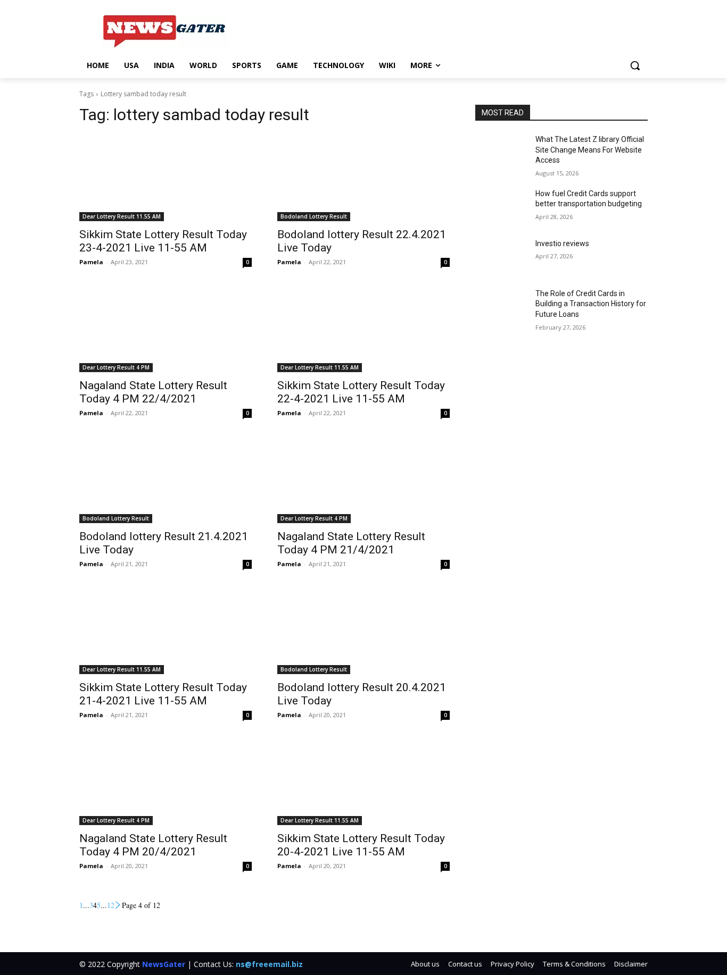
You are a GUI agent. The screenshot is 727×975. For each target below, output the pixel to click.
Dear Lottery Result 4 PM (116, 367)
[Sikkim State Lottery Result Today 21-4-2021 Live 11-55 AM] (165, 631)
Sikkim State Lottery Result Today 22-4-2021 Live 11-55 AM (361, 392)
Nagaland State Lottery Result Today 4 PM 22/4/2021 (153, 392)
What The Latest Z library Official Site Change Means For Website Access (589, 149)
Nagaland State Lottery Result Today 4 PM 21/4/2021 (351, 543)
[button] (635, 65)
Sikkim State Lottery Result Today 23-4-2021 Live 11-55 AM (163, 241)
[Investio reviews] (501, 257)
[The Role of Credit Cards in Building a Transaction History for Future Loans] (501, 307)
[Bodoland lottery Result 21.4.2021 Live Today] (165, 480)
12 (110, 905)
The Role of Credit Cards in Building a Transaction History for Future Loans (590, 303)
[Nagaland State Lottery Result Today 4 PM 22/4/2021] (165, 329)
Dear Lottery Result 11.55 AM (121, 216)
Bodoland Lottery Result (313, 216)
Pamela (91, 262)
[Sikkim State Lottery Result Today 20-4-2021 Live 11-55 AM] (363, 782)
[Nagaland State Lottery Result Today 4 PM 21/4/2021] (363, 480)
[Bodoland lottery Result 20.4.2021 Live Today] (363, 631)
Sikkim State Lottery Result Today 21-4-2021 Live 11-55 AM (163, 694)
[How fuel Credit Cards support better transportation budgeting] (501, 207)
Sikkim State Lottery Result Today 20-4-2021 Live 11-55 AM (361, 845)
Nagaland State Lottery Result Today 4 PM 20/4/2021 (153, 845)
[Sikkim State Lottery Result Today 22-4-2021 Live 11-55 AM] (363, 329)
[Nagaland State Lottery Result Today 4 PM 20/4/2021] (165, 782)
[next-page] (118, 905)
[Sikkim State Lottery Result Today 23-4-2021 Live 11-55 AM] (165, 178)
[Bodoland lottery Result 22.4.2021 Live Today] (363, 178)
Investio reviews (562, 243)
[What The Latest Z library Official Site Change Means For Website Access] (501, 153)
